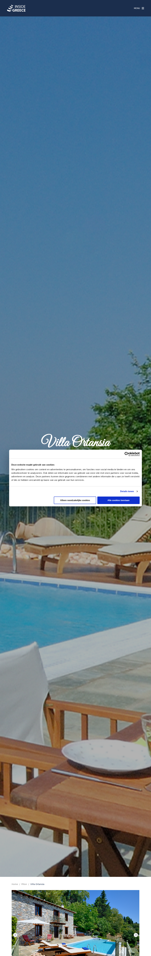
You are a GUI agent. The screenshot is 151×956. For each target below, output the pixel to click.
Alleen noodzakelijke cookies (75, 500)
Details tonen (127, 491)
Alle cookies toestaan (118, 500)
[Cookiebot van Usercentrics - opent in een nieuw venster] (127, 454)
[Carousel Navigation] (75, 935)
